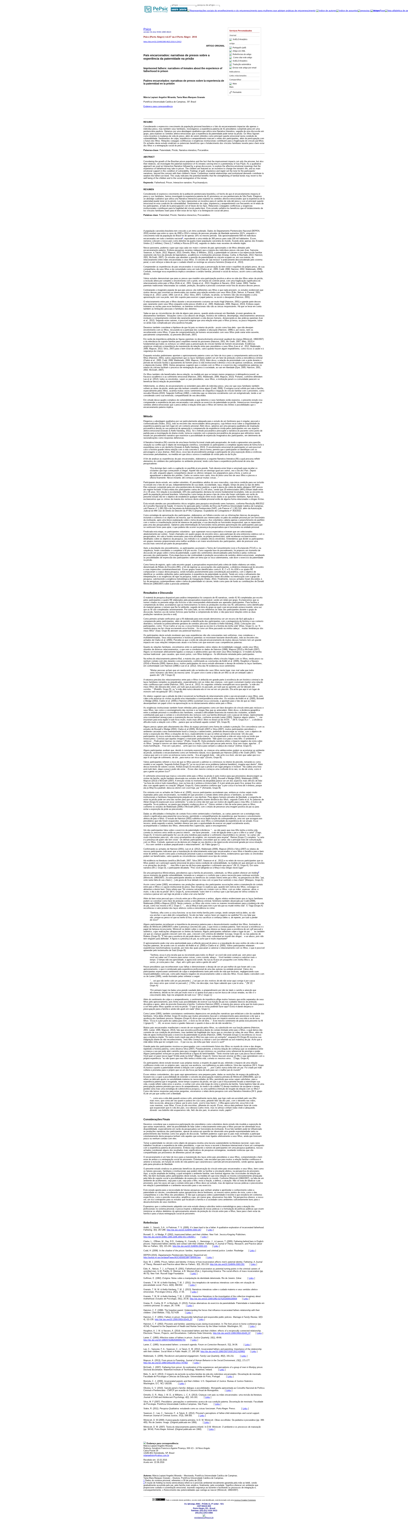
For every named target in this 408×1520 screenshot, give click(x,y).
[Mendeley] (231, 84)
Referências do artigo (242, 54)
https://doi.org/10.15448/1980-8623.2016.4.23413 (162, 42)
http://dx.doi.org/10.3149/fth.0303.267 (184, 1230)
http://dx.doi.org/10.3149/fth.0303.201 (227, 1264)
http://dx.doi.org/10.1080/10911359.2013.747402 (165, 1363)
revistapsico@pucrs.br (204, 1517)
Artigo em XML (239, 51)
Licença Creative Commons (245, 1500)
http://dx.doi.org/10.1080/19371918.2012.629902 (222, 1351)
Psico (147, 29)
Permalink (237, 92)
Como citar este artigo (242, 58)
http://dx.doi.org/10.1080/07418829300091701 (164, 1340)
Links (210, 1230)
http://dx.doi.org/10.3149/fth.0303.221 (190, 1246)
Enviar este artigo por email (244, 68)
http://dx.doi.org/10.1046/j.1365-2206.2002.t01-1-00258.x (169, 1237)
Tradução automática (242, 64)
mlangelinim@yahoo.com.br (156, 1455)
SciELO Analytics (240, 39)
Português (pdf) (239, 48)
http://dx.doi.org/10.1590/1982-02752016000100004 (213, 1299)
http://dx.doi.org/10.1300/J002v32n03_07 (173, 1319)
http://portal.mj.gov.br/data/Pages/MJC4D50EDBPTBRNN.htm (172, 1257)
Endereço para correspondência (158, 106)
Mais (235, 84)
